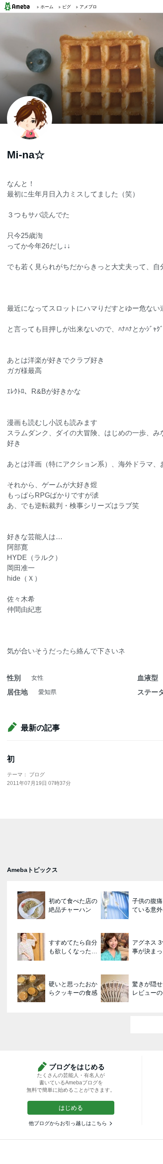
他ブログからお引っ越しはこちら (68, 1123)
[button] (70, 1108)
